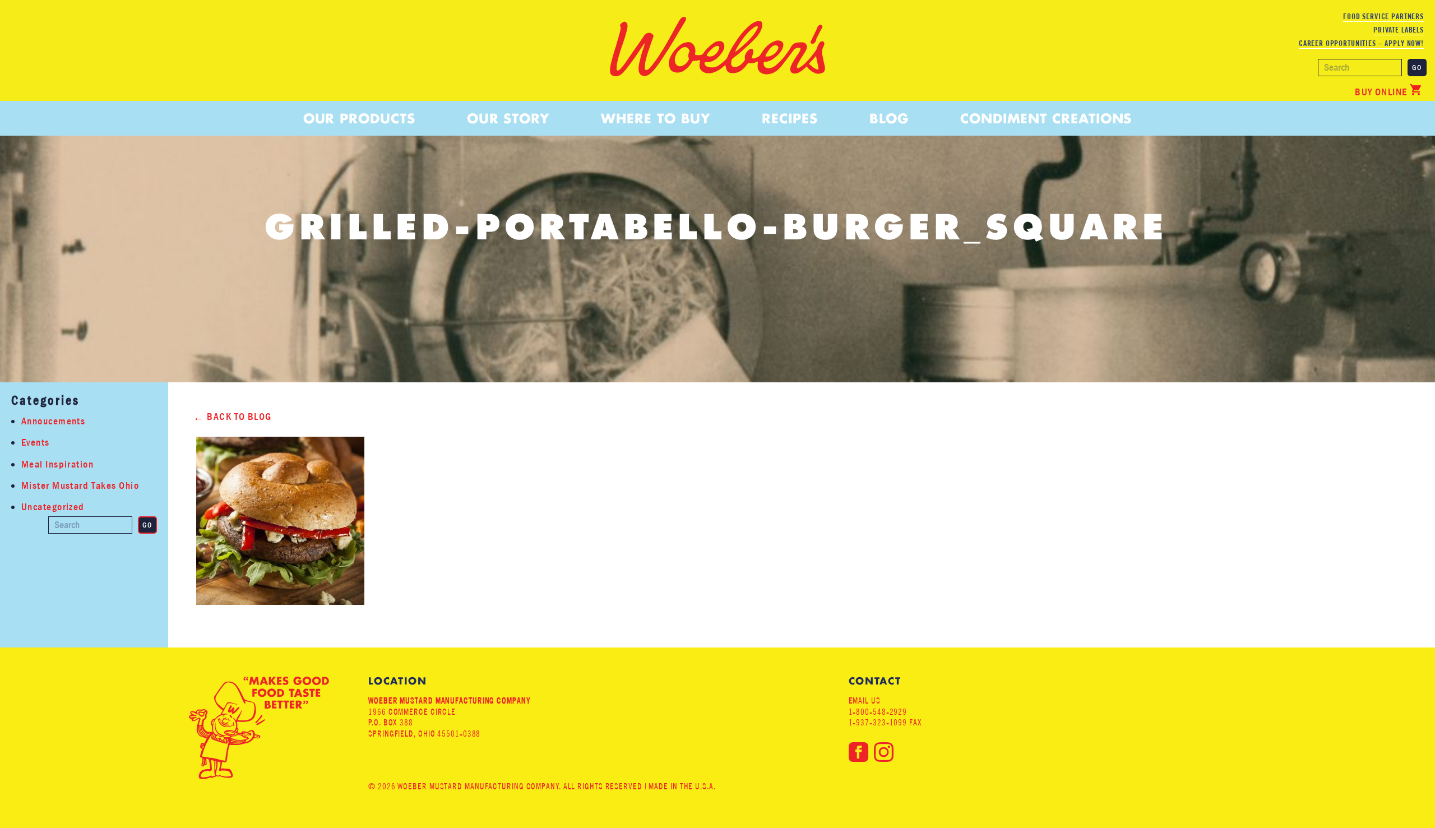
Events (35, 442)
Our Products (359, 118)
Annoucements (53, 421)
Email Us (865, 700)
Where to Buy (655, 118)
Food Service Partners (1383, 16)
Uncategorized (53, 507)
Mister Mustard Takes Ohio (80, 485)
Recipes (789, 118)
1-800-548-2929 (878, 711)
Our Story (508, 118)
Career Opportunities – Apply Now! (1361, 43)
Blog (889, 118)
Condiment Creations (1046, 118)
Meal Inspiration (57, 464)
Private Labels (1398, 30)
